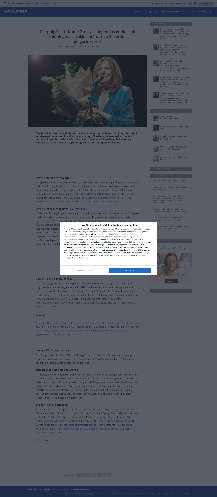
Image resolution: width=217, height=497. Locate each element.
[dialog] (108, 248)
